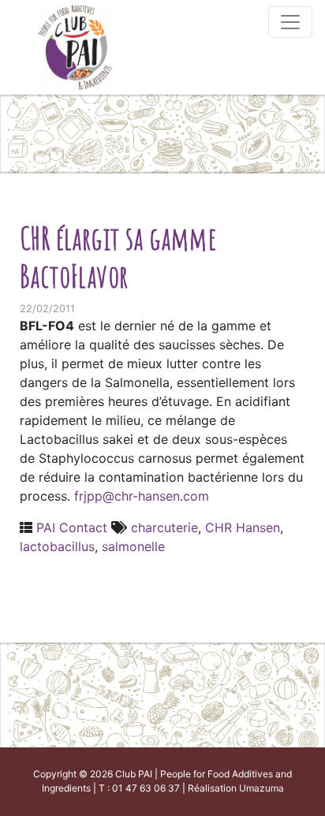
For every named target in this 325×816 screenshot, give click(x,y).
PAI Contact (71, 527)
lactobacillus (57, 546)
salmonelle (133, 546)
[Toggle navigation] (290, 22)
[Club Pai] (75, 45)
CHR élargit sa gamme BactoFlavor (118, 257)
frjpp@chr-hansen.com (141, 496)
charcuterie (164, 527)
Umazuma (261, 788)
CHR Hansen (242, 527)
